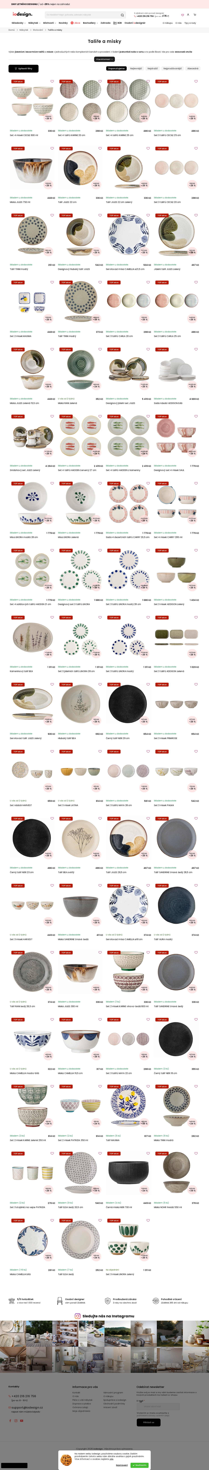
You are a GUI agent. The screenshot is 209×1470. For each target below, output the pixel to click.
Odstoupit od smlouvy (14, 1465)
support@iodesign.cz (27, 1408)
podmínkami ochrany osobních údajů (153, 1415)
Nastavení (122, 1465)
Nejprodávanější (173, 68)
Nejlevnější (136, 68)
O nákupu (108, 1396)
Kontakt (76, 1392)
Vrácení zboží (110, 1407)
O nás (76, 1396)
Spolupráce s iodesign (114, 1400)
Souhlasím (140, 1465)
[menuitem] (19, 24)
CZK (165, 15)
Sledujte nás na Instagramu (108, 1316)
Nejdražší (153, 68)
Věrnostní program (113, 1392)
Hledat (122, 15)
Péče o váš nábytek (82, 1400)
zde (111, 1459)
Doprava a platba (82, 1403)
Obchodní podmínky (114, 1403)
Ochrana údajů (80, 1407)
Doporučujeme (116, 68)
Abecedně (192, 68)
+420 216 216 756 (145, 16)
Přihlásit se (148, 1422)
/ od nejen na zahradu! (40, 4)
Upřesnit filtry (25, 68)
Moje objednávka (81, 1411)
